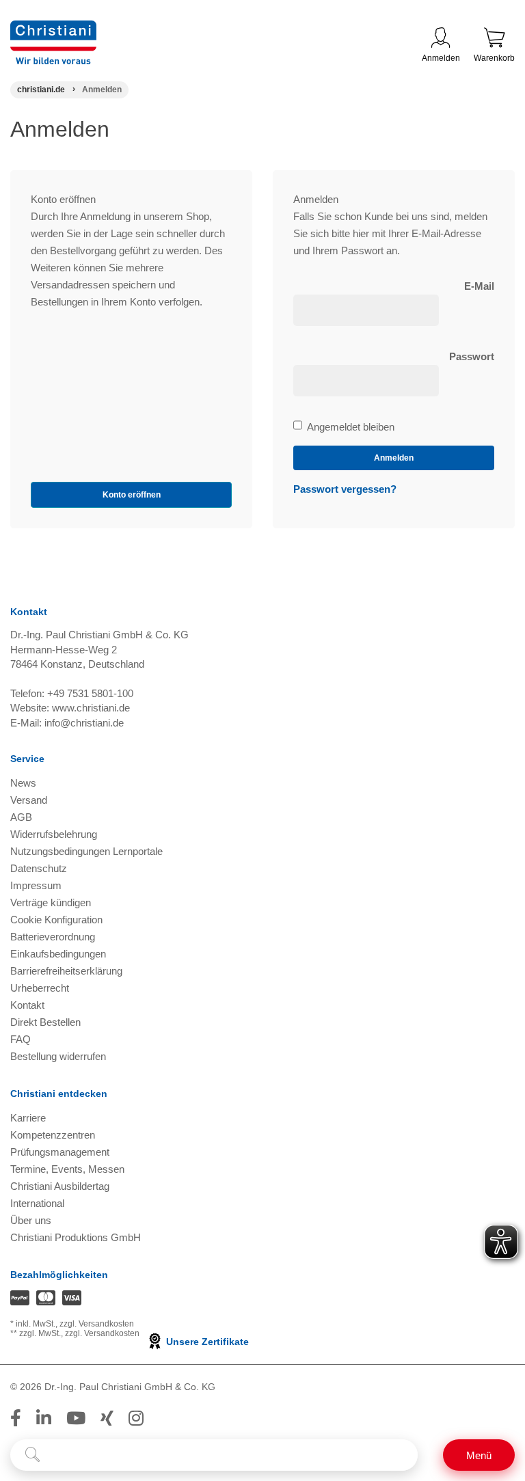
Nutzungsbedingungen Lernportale (86, 851)
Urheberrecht (39, 988)
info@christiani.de (84, 723)
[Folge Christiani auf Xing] (106, 1418)
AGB (21, 817)
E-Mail (479, 286)
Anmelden (441, 58)
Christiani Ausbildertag (59, 1186)
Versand (28, 800)
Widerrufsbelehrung (53, 834)
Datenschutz (38, 868)
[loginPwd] (366, 380)
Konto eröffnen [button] (132, 495)
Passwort (471, 356)
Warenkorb (494, 58)
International (37, 1203)
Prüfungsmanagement (59, 1152)
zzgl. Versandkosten (96, 1324)
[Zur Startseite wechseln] (53, 29)
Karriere (28, 1118)
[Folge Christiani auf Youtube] (75, 1418)
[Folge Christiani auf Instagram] (136, 1418)
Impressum (36, 885)
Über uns (30, 1220)
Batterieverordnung (52, 936)
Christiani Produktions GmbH (75, 1237)
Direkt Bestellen (45, 1022)
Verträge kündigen (50, 902)
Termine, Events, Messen (67, 1169)
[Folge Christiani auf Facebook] (15, 1418)
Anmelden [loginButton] (394, 458)
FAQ (20, 1039)
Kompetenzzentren (52, 1135)
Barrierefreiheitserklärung (66, 971)
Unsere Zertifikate (206, 1341)
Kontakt (27, 1005)
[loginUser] (366, 310)
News (23, 783)
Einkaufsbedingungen (58, 954)
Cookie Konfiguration (56, 919)
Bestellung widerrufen (58, 1056)
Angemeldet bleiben (350, 427)
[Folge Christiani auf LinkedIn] (43, 1418)
